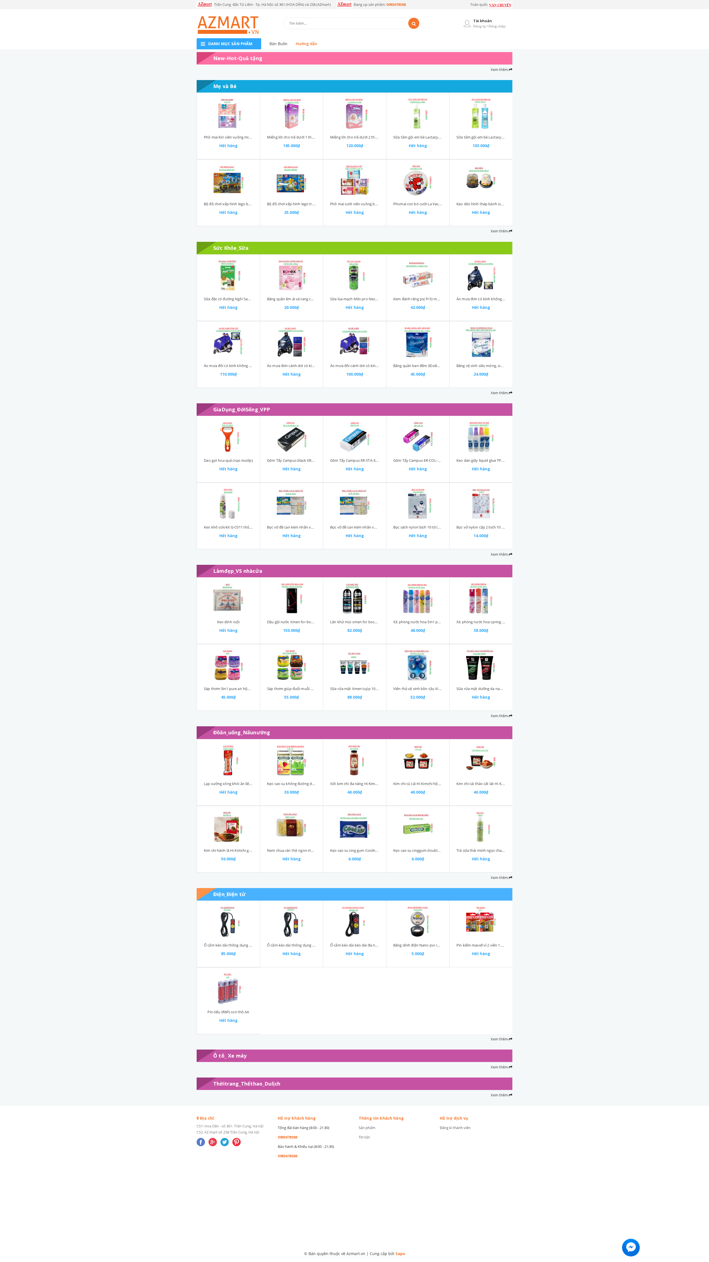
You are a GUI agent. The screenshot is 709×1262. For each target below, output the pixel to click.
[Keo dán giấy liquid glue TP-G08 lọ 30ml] (480, 437)
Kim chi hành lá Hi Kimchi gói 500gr (233, 850)
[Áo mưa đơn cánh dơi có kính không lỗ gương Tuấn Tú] (291, 342)
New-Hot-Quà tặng (237, 58)
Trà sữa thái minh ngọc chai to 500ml (487, 850)
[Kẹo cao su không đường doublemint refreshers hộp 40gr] (291, 760)
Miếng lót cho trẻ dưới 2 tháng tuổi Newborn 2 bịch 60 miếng (381, 137)
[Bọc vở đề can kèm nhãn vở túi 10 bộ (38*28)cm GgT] (354, 503)
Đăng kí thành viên (455, 1127)
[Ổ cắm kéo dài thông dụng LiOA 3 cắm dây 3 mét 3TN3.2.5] (291, 921)
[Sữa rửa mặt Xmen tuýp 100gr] (354, 665)
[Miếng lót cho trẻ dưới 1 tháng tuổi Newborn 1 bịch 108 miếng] (291, 113)
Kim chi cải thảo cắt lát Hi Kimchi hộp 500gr (492, 783)
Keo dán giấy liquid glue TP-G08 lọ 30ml (489, 460)
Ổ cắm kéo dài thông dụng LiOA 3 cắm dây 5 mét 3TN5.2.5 (252, 945)
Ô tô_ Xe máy (229, 1055)
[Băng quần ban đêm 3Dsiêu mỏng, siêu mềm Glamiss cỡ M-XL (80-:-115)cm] (417, 342)
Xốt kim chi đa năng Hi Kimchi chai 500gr (364, 783)
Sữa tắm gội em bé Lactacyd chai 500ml (426, 137)
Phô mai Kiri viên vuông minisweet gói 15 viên (242, 137)
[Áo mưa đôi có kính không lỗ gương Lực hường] (228, 342)
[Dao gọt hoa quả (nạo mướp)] (228, 437)
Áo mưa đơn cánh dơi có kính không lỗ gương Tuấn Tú (312, 365)
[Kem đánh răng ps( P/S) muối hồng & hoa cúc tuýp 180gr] (417, 275)
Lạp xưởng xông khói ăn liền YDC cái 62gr (238, 783)
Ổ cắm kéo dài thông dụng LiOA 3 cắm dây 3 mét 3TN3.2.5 (315, 945)
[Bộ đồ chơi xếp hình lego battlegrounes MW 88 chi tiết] (228, 180)
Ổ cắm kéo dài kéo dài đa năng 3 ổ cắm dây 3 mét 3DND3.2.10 (381, 945)
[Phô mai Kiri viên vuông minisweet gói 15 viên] (228, 113)
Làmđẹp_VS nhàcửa (237, 571)
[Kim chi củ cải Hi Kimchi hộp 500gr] (417, 760)
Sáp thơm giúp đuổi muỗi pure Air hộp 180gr (304, 688)
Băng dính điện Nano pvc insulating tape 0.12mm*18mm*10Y (444, 945)
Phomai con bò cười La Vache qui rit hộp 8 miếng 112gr (439, 203)
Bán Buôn (278, 43)
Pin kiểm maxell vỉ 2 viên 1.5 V (481, 945)
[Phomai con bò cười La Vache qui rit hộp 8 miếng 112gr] (417, 180)
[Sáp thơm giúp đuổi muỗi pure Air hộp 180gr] (291, 665)
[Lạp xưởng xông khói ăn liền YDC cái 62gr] (228, 760)
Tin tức (364, 1137)
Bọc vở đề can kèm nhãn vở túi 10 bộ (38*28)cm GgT (373, 527)
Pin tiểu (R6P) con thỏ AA (228, 1011)
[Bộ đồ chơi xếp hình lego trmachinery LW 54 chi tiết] (291, 180)
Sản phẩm (367, 1127)
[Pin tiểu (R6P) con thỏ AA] (228, 988)
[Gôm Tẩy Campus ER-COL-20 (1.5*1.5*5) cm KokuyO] (417, 437)
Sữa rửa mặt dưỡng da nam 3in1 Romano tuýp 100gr (500, 688)
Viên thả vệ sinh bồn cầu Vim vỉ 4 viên (424, 688)
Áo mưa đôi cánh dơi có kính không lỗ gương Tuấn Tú (375, 365)
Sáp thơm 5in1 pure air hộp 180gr (232, 688)
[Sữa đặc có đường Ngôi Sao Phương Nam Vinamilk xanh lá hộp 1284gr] (228, 275)
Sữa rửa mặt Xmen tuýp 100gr (355, 688)
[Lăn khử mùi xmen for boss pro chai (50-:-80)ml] (354, 598)
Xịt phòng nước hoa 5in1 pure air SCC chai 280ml (433, 621)
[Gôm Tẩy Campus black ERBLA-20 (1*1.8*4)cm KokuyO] (291, 437)
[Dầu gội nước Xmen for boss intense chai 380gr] (291, 598)
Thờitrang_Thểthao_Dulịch (246, 1083)
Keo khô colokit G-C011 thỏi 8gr (230, 527)
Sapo (400, 1253)
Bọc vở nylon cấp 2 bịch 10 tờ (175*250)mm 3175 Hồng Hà (504, 527)
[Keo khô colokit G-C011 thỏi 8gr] (228, 503)
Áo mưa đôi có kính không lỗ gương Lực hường (243, 365)
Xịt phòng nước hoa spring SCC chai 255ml (491, 621)
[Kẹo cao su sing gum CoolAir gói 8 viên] (354, 827)
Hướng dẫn (306, 43)
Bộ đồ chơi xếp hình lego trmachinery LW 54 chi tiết (310, 203)
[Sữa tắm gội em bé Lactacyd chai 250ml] (480, 113)
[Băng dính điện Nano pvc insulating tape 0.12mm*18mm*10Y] (417, 921)
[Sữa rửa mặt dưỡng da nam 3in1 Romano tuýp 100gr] (480, 665)
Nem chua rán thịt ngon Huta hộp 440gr (300, 850)
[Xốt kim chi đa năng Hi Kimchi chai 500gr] (354, 760)
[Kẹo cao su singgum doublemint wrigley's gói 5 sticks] (417, 827)
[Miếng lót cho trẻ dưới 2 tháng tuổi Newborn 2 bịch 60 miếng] (354, 113)
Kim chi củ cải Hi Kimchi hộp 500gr (421, 783)
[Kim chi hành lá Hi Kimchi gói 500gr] (228, 827)
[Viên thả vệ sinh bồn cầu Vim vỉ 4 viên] (417, 665)
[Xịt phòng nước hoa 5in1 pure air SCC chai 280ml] (417, 598)
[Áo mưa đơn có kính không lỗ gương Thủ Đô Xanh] (480, 275)
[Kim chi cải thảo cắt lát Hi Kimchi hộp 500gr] (480, 760)
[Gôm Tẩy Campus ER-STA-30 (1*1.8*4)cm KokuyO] (354, 437)
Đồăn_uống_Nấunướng (241, 732)
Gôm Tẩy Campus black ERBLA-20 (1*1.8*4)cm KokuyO (312, 460)
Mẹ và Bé (225, 86)
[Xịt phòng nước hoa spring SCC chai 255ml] (480, 598)
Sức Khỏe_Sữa (230, 248)
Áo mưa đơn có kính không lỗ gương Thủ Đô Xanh (498, 298)
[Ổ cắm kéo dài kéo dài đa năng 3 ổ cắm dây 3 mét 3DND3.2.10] (354, 921)
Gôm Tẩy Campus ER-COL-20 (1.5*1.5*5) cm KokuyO (436, 460)
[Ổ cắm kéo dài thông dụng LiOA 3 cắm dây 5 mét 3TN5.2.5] (228, 921)
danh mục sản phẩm (230, 43)
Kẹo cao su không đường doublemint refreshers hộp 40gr (315, 783)
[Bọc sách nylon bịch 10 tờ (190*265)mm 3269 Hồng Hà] (417, 503)
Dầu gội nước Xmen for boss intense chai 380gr (306, 621)
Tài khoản (482, 20)
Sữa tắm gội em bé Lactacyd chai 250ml (489, 137)
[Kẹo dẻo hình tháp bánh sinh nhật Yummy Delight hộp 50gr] (480, 180)
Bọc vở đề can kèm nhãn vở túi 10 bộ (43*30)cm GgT (310, 527)
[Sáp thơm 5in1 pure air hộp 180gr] (228, 665)
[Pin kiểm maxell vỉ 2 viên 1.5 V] (480, 921)
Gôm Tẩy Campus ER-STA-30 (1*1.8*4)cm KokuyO (371, 460)
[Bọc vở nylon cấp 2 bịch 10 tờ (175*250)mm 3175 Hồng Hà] (480, 503)
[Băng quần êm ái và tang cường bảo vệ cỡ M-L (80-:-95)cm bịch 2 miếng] (291, 275)
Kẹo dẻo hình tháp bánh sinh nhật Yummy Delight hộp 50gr (506, 203)
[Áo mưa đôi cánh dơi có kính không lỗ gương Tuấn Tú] (354, 342)
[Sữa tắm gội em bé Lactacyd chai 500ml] (417, 113)
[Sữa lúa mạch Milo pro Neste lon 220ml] (354, 275)
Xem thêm (500, 69)
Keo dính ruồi (228, 621)
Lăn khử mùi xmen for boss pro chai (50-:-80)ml (369, 621)
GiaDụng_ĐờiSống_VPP (241, 409)
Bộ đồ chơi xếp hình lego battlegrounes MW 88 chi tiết (249, 203)
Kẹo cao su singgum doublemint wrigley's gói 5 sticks (437, 850)
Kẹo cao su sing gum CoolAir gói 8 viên (362, 850)
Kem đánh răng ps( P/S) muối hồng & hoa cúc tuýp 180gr (440, 298)
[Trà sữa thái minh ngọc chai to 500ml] (480, 827)
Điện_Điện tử (229, 894)
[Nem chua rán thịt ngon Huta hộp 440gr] (291, 827)
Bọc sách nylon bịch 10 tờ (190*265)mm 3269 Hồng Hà (438, 527)
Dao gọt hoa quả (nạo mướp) (228, 460)
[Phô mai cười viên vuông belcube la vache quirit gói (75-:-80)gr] (354, 180)
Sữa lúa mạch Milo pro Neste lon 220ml (363, 298)
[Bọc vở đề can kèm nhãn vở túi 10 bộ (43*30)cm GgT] (291, 503)
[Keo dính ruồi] (228, 598)
